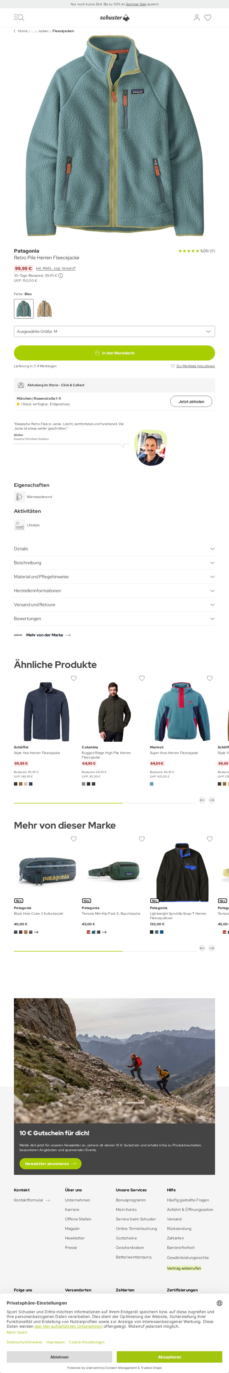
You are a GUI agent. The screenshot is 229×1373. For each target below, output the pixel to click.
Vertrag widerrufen (184, 1268)
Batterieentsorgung (133, 1257)
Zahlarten (175, 1238)
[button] (202, 800)
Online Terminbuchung (136, 1228)
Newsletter (75, 1238)
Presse (71, 1247)
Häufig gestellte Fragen (188, 1200)
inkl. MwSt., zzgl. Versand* (56, 268)
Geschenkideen (130, 1247)
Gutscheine (126, 1238)
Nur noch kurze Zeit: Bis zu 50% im (98, 4)
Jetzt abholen (191, 401)
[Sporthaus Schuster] (114, 18)
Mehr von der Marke (44, 634)
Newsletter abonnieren (47, 1163)
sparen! (152, 4)
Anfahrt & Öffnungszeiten (190, 1209)
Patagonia (26, 251)
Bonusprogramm (131, 1200)
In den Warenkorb (118, 352)
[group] (114, 135)
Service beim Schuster (136, 1219)
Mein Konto (126, 1209)
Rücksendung (179, 1228)
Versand (174, 1219)
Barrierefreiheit (181, 1247)
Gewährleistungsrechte (188, 1257)
